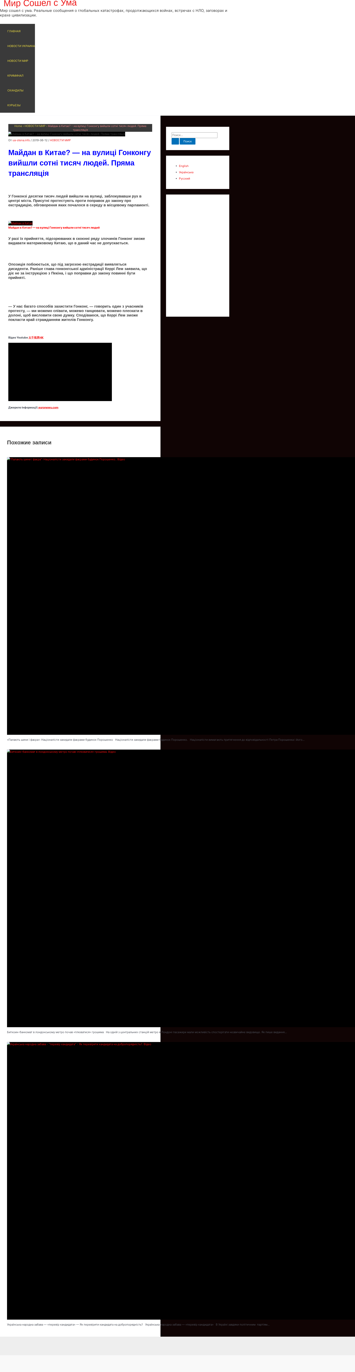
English (184, 166)
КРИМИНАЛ (15, 75)
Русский (184, 178)
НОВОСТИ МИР (17, 61)
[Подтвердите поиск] (175, 141)
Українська (186, 172)
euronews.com (48, 407)
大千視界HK (35, 337)
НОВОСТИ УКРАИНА (21, 46)
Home (18, 126)
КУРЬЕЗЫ (14, 105)
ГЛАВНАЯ (14, 31)
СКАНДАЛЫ (15, 90)
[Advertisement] (198, 255)
